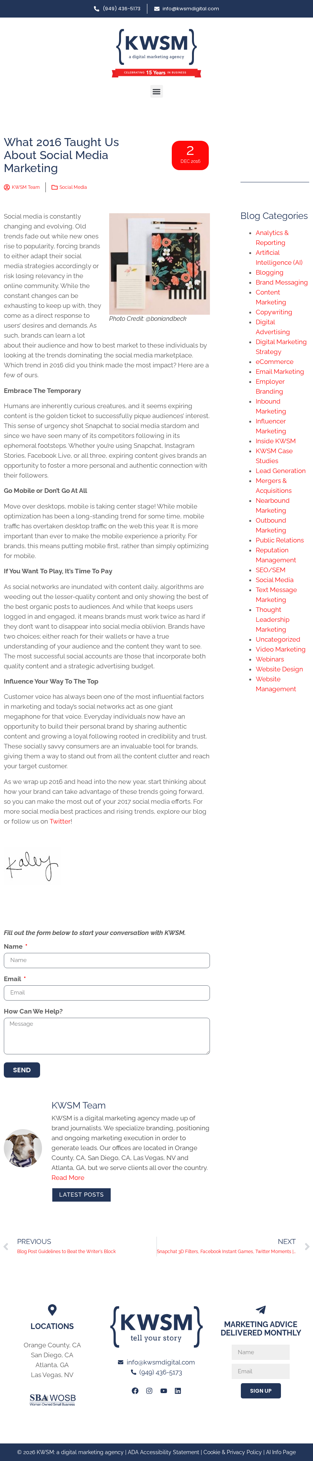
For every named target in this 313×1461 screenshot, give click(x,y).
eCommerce (275, 361)
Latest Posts (81, 1194)
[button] (156, 91)
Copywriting (274, 312)
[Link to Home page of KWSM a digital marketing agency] (156, 53)
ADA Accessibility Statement (163, 1452)
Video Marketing (281, 649)
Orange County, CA (52, 1345)
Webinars (270, 659)
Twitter (60, 821)
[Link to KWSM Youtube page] (164, 1391)
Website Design (279, 669)
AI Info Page (281, 1452)
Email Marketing (280, 371)
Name (14, 946)
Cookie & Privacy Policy (232, 1452)
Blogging (270, 272)
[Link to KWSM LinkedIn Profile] (178, 1391)
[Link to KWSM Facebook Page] (135, 1391)
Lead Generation (281, 471)
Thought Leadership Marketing (272, 619)
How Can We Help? (33, 1011)
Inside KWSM (276, 441)
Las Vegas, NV (52, 1375)
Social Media (73, 187)
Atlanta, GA (52, 1365)
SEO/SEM (271, 570)
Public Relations (280, 540)
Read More (68, 1177)
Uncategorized (278, 639)
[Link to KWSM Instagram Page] (149, 1391)
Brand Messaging (282, 282)
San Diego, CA (52, 1355)
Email (13, 979)
